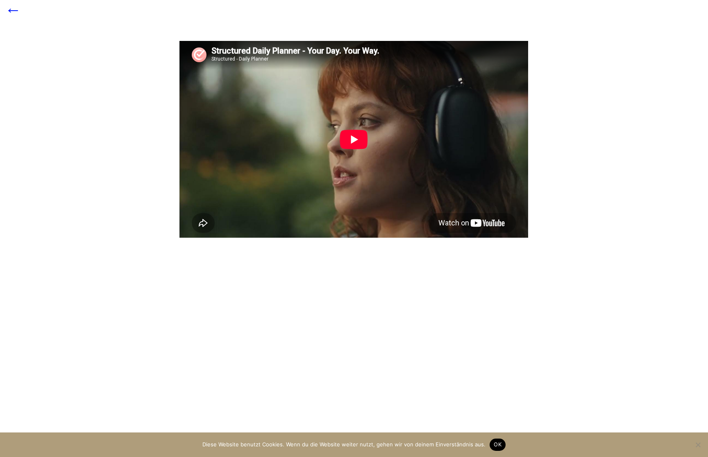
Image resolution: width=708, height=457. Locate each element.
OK (498, 444)
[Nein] (698, 445)
